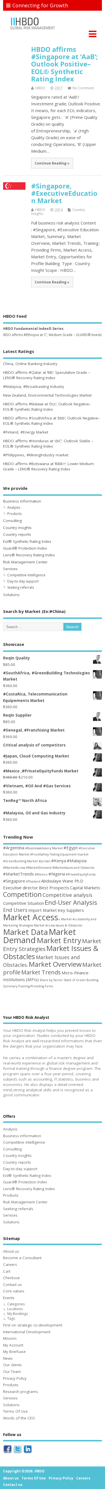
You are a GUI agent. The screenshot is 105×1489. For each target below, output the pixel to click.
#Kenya (58, 860)
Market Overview (55, 964)
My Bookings (17, 1313)
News (8, 1358)
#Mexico (41, 874)
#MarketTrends (18, 874)
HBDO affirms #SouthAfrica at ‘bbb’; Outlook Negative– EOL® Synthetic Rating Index (51, 420)
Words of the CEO (19, 1418)
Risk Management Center (25, 562)
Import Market (42, 910)
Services (10, 568)
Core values (13, 1291)
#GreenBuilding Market (20, 861)
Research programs (20, 1391)
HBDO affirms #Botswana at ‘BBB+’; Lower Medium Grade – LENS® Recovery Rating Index (48, 466)
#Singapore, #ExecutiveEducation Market (64, 193)
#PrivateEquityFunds (80, 874)
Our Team (12, 1371)
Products (14, 513)
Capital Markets (85, 887)
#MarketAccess (14, 868)
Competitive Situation (23, 903)
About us (11, 1251)
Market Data (25, 932)
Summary (10, 986)
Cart (6, 1271)
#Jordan (44, 861)
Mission (10, 1338)
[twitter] (17, 1453)
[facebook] (7, 1453)
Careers (10, 1264)
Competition (22, 894)
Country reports (17, 534)
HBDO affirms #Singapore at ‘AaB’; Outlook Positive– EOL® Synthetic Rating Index (64, 64)
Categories (16, 1304)
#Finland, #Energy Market (25, 432)
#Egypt (71, 847)
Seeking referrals (20, 587)
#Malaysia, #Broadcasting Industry (33, 386)
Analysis (13, 507)
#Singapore (14, 881)
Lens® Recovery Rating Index (29, 554)
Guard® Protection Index (25, 548)
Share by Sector (51, 980)
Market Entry (59, 940)
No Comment (83, 88)
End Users (15, 909)
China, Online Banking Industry (30, 363)
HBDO (40, 88)
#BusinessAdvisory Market (44, 848)
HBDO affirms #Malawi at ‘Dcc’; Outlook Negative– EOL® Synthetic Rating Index (47, 406)
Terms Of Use (15, 1411)
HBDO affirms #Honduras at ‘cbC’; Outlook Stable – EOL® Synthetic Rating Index (48, 443)
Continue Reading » (52, 163)
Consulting (12, 520)
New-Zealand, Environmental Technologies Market (47, 395)
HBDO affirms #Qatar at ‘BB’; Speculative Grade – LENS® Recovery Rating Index (46, 375)
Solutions (11, 594)
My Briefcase (14, 1351)
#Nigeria (56, 874)
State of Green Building (81, 980)
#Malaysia (77, 860)
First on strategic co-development (32, 1325)
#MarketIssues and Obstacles (73, 868)
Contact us (12, 1284)
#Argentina (13, 847)
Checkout (11, 1277)
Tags (11, 1318)
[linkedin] (27, 1453)
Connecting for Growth (40, 5)
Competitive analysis (67, 895)
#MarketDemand (39, 868)
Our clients (12, 1364)
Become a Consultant (22, 1257)
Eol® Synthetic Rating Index (27, 541)
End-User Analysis (71, 902)
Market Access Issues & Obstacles (58, 925)
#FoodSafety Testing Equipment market (59, 854)
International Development (26, 1331)
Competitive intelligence (26, 575)
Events (9, 1297)
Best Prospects (54, 887)
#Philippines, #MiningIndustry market (35, 454)
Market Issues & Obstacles (50, 952)
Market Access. (31, 917)
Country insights (17, 527)
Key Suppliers (71, 910)
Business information (22, 501)
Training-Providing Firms (35, 986)
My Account (13, 1345)
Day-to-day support (23, 581)
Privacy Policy (15, 1378)
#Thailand (33, 881)
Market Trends (41, 972)
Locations (15, 1308)
